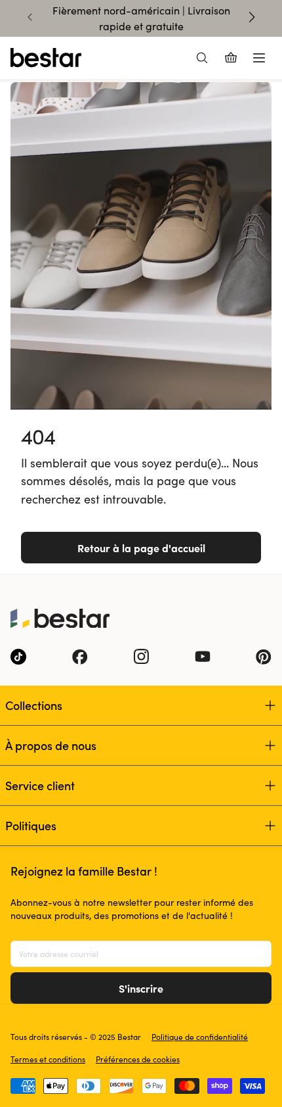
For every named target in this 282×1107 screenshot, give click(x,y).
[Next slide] (252, 17)
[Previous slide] (30, 17)
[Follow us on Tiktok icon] (18, 657)
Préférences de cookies (138, 1059)
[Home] (45, 58)
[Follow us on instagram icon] (141, 657)
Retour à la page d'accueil (141, 547)
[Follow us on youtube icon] (203, 657)
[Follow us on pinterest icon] (264, 657)
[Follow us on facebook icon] (80, 657)
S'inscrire (141, 988)
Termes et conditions (47, 1059)
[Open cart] (231, 58)
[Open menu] (259, 58)
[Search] (202, 58)
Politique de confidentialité (199, 1036)
